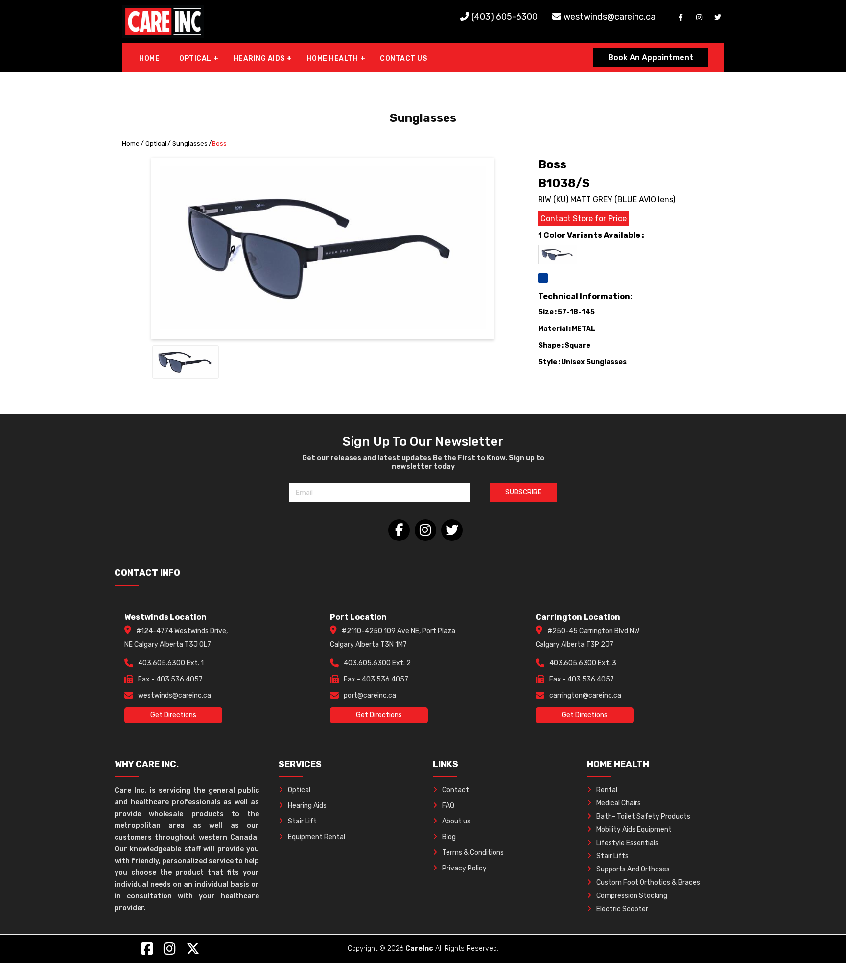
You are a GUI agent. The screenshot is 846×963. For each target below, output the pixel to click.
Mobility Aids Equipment (634, 829)
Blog (449, 837)
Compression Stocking (631, 896)
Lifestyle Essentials (627, 843)
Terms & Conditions (473, 852)
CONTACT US (403, 58)
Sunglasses (190, 143)
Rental (606, 790)
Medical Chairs (618, 803)
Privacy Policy (464, 868)
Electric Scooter (622, 909)
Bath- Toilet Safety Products (643, 816)
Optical (155, 143)
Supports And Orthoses (633, 869)
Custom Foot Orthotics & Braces (648, 882)
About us (456, 821)
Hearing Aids (307, 805)
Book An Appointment (650, 57)
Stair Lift (302, 821)
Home (131, 143)
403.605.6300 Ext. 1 (171, 663)
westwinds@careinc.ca (610, 16)
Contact (455, 790)
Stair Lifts (612, 856)
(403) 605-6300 (504, 16)
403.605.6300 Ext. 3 (582, 663)
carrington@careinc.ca (585, 695)
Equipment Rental (316, 837)
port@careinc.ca (370, 695)
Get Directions (173, 715)
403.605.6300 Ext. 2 (377, 663)
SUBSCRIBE (523, 492)
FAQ (448, 805)
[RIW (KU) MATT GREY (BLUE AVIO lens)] (543, 278)
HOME (149, 58)
